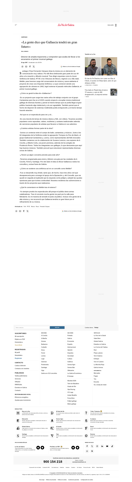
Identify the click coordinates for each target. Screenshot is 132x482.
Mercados (97, 373)
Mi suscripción (19, 336)
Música (33, 206)
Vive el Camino (99, 361)
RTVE (28, 206)
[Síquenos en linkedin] (102, 446)
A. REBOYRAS (88, 85)
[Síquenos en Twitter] (92, 446)
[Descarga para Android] (42, 447)
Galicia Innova (98, 367)
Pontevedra (45, 364)
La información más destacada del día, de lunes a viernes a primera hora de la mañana (35, 413)
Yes (95, 379)
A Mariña (44, 338)
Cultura (69, 358)
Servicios (18, 379)
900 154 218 (52, 461)
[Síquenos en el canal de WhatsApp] (87, 451)
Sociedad (70, 356)
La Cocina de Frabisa (100, 347)
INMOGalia (18, 384)
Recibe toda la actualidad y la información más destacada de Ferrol (103, 428)
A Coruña (44, 335)
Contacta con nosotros (22, 368)
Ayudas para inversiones (23, 400)
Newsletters (18, 355)
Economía (70, 341)
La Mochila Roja (99, 364)
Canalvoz (73, 467)
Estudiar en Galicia (100, 344)
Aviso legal (41, 479)
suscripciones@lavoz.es (79, 462)
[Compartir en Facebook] (30, 66)
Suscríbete (18, 345)
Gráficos (70, 361)
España (69, 344)
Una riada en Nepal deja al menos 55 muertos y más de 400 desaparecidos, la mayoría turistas (96, 92)
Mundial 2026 (71, 380)
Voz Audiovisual (55, 467)
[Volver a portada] (66, 25)
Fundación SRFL (46, 467)
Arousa (43, 341)
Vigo (42, 370)
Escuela (96, 382)
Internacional (71, 347)
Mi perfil (17, 352)
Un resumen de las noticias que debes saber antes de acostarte (68, 413)
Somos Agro (71, 364)
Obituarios (70, 370)
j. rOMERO (95, 85)
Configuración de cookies (87, 479)
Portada (69, 335)
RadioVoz (62, 467)
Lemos (43, 356)
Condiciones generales (73, 479)
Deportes (70, 353)
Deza (43, 350)
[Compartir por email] (26, 66)
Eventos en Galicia (21, 387)
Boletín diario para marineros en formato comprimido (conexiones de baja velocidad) (101, 420)
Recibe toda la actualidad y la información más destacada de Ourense (103, 435)
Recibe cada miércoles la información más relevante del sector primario (68, 420)
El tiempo (70, 376)
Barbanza (44, 344)
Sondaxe (68, 467)
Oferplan (17, 381)
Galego (96, 327)
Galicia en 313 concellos (49, 373)
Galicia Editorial (99, 467)
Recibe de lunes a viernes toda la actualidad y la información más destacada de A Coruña (69, 428)
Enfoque (96, 358)
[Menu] (16, 25)
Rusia (37, 206)
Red (95, 350)
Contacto (18, 390)
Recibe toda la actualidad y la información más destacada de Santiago (35, 435)
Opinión (69, 350)
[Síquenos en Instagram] (97, 446)
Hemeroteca (19, 342)
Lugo (42, 358)
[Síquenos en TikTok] (112, 446)
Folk (25, 206)
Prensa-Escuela (86, 467)
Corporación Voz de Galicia (35, 467)
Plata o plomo (98, 353)
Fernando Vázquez (45, 206)
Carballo (44, 347)
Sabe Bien (97, 338)
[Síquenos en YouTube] (107, 446)
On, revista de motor (100, 385)
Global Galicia (98, 341)
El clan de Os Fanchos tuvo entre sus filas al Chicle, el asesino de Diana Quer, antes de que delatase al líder (100, 80)
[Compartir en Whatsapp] (22, 66)
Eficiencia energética (21, 397)
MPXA (93, 467)
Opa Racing (71, 389)
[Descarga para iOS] (38, 447)
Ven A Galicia (98, 356)
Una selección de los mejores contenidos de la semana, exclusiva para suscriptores (102, 413)
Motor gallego (71, 404)
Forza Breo (71, 398)
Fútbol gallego (72, 401)
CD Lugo (70, 392)
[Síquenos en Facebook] (87, 446)
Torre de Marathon (73, 383)
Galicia (69, 338)
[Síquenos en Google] (92, 451)
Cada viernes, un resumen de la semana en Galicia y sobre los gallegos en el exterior (35, 428)
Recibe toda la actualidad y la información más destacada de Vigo (69, 435)
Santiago (44, 367)
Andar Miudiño (72, 395)
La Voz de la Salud (100, 335)
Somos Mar (71, 367)
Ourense (44, 361)
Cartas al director (20, 365)
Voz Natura (79, 467)
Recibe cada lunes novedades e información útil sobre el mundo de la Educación (34, 420)
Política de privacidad (51, 479)
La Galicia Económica (74, 373)
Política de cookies (62, 479)
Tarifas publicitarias (21, 376)
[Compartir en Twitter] (33, 66)
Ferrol (43, 353)
